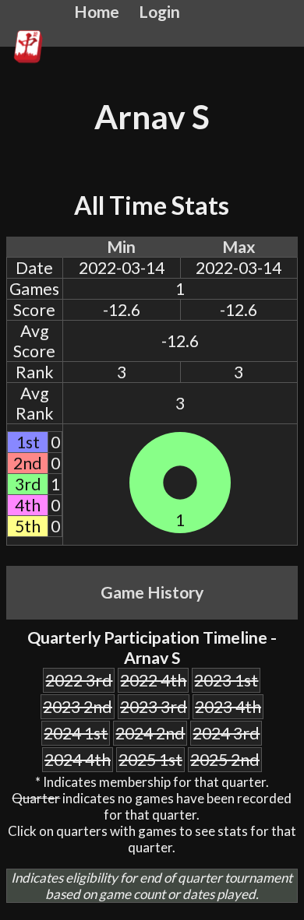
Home (96, 12)
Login (159, 12)
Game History (152, 592)
